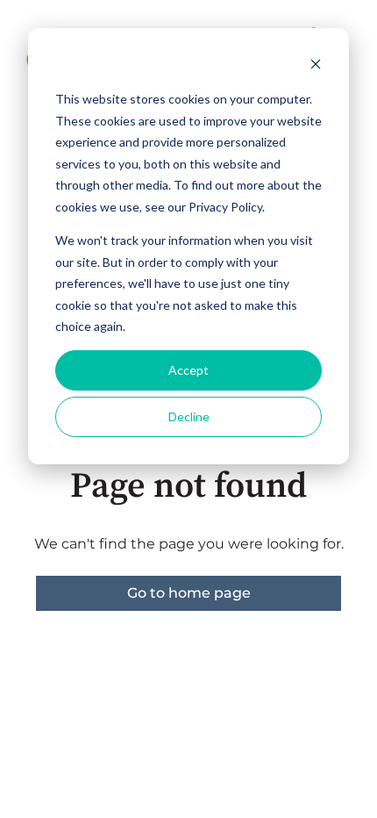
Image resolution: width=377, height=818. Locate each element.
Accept (188, 369)
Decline (189, 416)
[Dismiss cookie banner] (315, 66)
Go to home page (189, 593)
